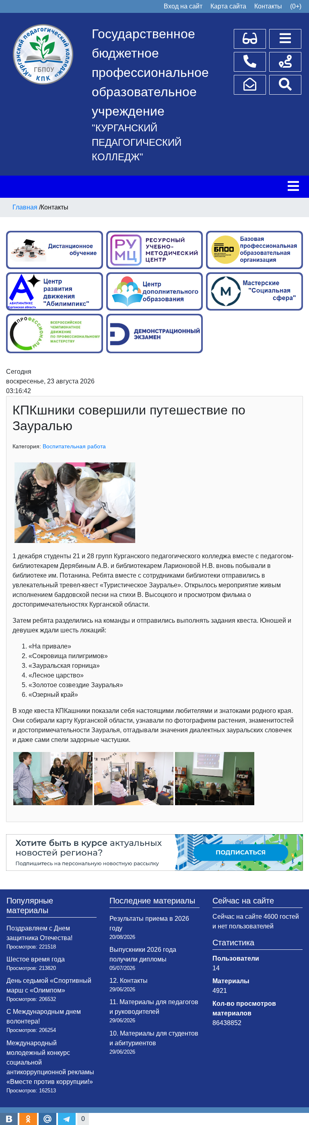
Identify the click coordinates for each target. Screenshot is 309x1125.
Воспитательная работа (74, 446)
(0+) (295, 6)
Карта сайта (228, 6)
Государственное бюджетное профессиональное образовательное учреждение (150, 72)
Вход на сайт (183, 6)
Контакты (268, 6)
